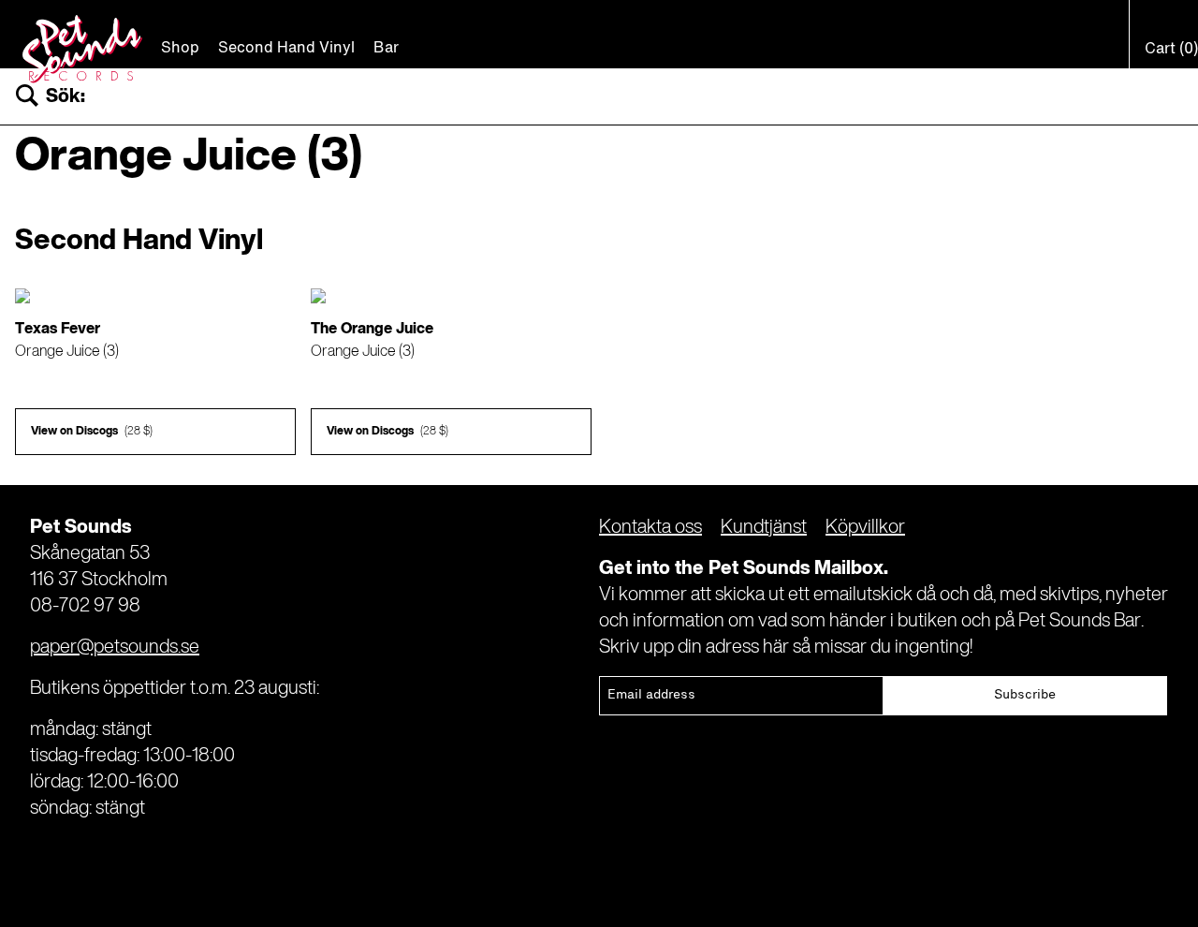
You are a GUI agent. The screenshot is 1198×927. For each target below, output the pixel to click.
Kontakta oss (650, 528)
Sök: (65, 97)
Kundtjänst (764, 528)
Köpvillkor (865, 528)
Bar (386, 48)
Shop (180, 48)
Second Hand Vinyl (286, 48)
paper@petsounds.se (114, 648)
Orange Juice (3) (67, 352)
